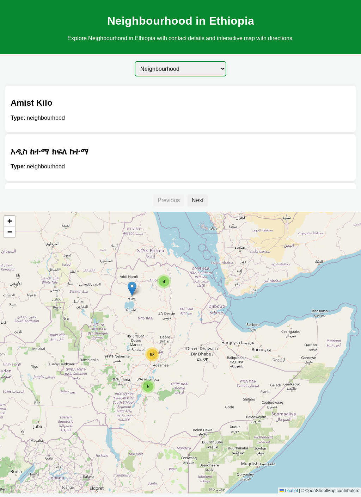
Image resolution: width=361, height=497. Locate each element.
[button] (132, 288)
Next (197, 200)
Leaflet (291, 490)
